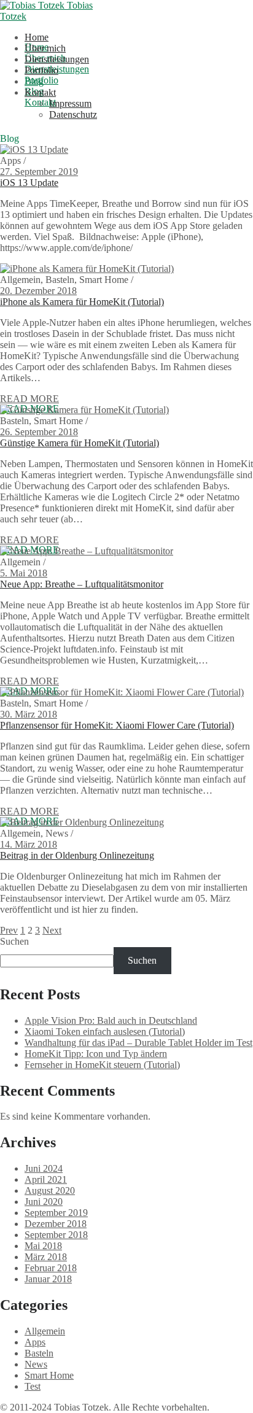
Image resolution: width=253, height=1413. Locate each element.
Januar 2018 (48, 1279)
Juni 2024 (44, 1168)
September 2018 (56, 1234)
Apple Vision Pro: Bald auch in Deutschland (111, 1020)
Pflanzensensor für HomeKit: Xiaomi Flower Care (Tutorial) (117, 725)
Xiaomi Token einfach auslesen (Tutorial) (105, 1031)
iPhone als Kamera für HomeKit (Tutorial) (82, 301)
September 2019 (56, 1212)
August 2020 (50, 1190)
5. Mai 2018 (23, 573)
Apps (35, 1342)
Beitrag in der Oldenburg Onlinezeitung (77, 855)
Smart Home (49, 1375)
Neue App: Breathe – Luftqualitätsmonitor (81, 584)
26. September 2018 (39, 432)
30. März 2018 (28, 714)
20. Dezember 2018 (38, 290)
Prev (9, 930)
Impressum (70, 103)
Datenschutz (73, 114)
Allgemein (45, 1331)
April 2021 (46, 1179)
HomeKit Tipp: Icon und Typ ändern (96, 1053)
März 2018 (46, 1257)
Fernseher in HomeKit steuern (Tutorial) (102, 1064)
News (36, 1364)
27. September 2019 (39, 171)
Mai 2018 (43, 1246)
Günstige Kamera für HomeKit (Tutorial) (79, 443)
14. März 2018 (28, 844)
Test (33, 1386)
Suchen (14, 941)
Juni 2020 (44, 1201)
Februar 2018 (51, 1268)
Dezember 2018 (56, 1223)
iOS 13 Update (29, 182)
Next (51, 930)
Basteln (39, 1353)
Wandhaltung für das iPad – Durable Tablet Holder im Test (138, 1042)
